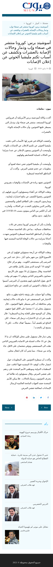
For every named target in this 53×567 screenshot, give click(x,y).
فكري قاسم (24, 531)
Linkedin (34, 397)
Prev (46, 407)
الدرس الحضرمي (40, 504)
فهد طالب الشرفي (27, 485)
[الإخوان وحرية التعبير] (12, 491)
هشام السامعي (26, 462)
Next (7, 407)
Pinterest (27, 397)
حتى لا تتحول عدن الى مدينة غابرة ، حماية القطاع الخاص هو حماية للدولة (29, 457)
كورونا (30, 69)
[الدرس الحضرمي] (12, 514)
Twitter (41, 397)
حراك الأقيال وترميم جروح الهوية (34, 432)
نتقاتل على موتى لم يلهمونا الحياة (33, 527)
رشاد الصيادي (25, 436)
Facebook (48, 397)
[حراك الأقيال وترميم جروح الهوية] (12, 442)
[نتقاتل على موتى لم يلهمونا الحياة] (12, 537)
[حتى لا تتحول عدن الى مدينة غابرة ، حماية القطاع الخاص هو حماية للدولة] (12, 469)
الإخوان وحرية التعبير (39, 481)
